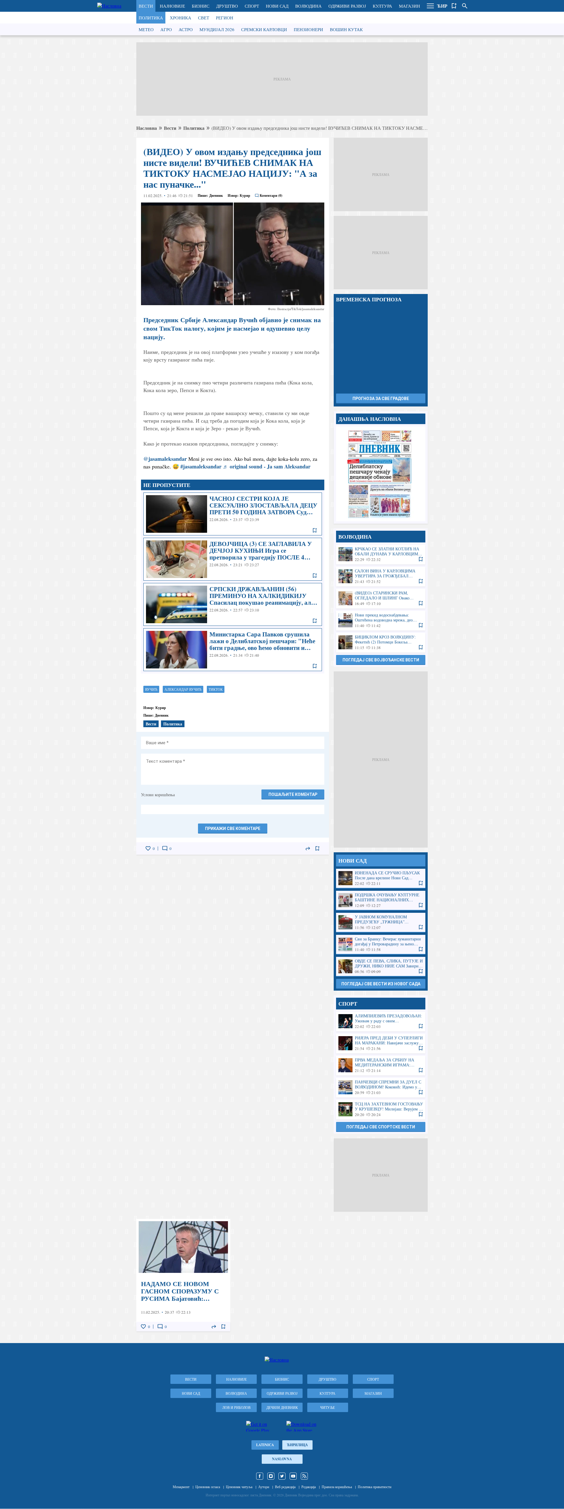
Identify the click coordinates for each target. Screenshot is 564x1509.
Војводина (308, 6)
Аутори (263, 1486)
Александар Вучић (183, 689)
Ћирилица (297, 1444)
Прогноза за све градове (380, 398)
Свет (203, 18)
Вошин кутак (346, 29)
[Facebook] (259, 1476)
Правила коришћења (337, 1486)
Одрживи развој (347, 6)
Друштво (227, 6)
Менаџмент (181, 1486)
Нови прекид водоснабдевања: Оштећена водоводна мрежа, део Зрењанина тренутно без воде (380, 620)
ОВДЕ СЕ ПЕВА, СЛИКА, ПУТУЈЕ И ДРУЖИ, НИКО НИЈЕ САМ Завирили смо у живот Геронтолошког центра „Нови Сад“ (380, 966)
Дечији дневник (282, 1407)
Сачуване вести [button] (454, 6)
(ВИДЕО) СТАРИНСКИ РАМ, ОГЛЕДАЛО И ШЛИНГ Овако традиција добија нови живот (380, 598)
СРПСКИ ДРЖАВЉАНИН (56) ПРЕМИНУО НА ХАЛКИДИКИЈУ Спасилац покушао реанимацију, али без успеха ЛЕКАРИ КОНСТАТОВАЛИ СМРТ (233, 604)
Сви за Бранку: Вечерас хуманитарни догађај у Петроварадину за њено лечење (380, 944)
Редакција (308, 1486)
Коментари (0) (271, 195)
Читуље (327, 1407)
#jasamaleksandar (200, 466)
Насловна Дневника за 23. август (380, 473)
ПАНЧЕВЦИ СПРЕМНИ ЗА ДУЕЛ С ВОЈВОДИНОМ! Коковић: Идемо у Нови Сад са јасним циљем (380, 1087)
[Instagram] (270, 1476)
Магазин (409, 6)
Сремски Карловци (264, 29)
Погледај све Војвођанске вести (381, 660)
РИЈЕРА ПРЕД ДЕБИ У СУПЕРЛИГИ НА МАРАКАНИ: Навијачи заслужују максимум (380, 1043)
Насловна (146, 128)
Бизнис (200, 6)
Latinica (265, 1444)
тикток (216, 689)
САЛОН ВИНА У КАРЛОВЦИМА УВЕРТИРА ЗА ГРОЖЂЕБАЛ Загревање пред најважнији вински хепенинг (380, 576)
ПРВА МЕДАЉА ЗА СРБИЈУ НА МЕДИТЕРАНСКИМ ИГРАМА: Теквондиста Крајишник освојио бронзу (380, 1065)
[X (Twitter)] (282, 1476)
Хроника (180, 18)
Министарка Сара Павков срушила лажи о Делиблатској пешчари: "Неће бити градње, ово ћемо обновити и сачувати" (233, 650)
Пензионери (308, 29)
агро (166, 29)
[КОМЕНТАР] (164, 848)
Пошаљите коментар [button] (292, 794)
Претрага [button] (464, 6)
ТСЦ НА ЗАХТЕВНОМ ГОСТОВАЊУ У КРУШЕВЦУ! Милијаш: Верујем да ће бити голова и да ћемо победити (380, 1109)
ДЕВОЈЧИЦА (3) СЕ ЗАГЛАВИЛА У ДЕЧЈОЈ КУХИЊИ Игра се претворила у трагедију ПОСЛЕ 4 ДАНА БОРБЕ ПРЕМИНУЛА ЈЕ (233, 559)
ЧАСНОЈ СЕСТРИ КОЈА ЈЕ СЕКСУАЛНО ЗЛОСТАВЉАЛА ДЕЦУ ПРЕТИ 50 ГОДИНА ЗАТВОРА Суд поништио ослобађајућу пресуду (233, 514)
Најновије (172, 6)
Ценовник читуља (239, 1486)
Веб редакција (285, 1486)
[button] (430, 6)
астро (186, 29)
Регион (224, 18)
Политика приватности (374, 1486)
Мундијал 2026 (216, 29)
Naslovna (282, 1458)
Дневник (216, 195)
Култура (382, 6)
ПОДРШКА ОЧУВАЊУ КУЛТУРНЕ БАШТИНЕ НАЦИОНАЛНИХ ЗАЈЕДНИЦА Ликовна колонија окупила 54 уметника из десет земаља (380, 900)
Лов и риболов (236, 1407)
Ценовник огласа (207, 1486)
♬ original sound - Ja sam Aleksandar (266, 466)
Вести (146, 6)
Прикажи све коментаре (232, 828)
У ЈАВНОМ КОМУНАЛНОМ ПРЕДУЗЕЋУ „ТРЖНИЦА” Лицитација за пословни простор (380, 922)
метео (146, 29)
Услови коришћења (158, 794)
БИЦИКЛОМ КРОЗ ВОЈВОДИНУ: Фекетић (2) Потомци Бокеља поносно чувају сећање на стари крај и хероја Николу (380, 642)
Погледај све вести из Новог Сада (380, 984)
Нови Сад (277, 6)
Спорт (252, 6)
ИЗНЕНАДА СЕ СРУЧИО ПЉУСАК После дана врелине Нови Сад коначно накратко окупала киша (380, 878)
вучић (151, 689)
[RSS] (304, 1476)
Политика (151, 18)
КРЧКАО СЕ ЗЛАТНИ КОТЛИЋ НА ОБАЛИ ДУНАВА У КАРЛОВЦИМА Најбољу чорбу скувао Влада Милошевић (380, 554)
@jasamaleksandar (165, 459)
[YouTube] (293, 1476)
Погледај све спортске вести (380, 1127)
